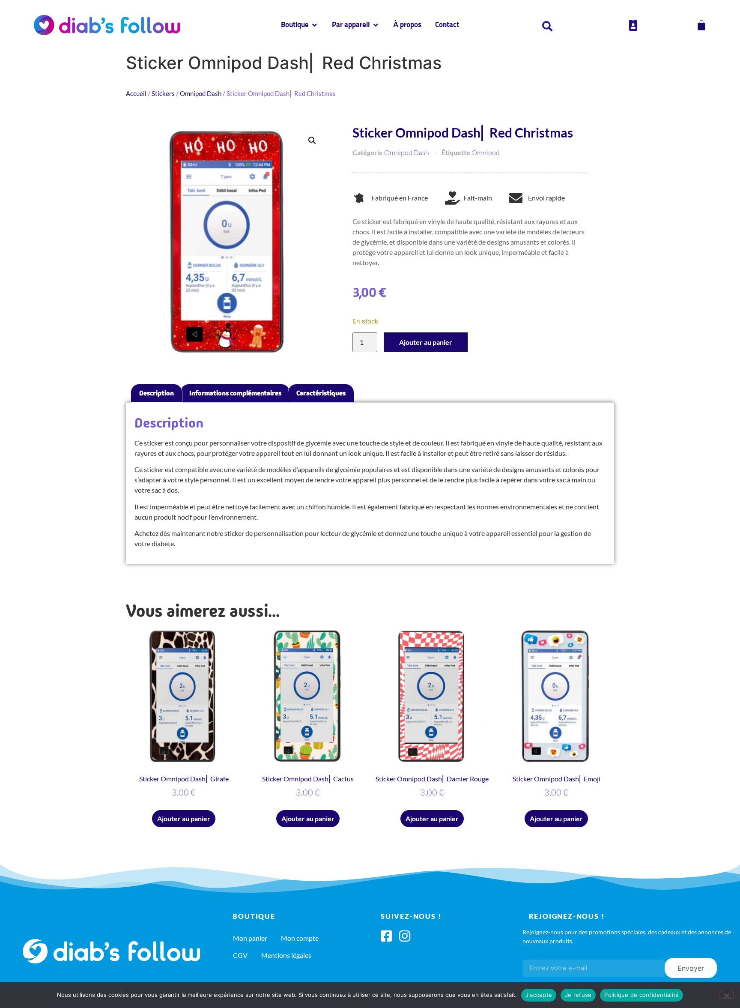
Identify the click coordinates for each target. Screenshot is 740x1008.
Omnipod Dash (200, 93)
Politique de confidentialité (641, 994)
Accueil (136, 93)
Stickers (163, 93)
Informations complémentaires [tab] (235, 393)
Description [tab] (156, 393)
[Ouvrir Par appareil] (375, 25)
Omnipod (485, 152)
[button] (312, 140)
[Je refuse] (726, 995)
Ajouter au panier (425, 342)
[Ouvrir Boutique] (314, 25)
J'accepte (538, 994)
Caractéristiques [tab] (321, 393)
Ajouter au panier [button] (183, 818)
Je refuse (578, 994)
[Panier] (701, 25)
